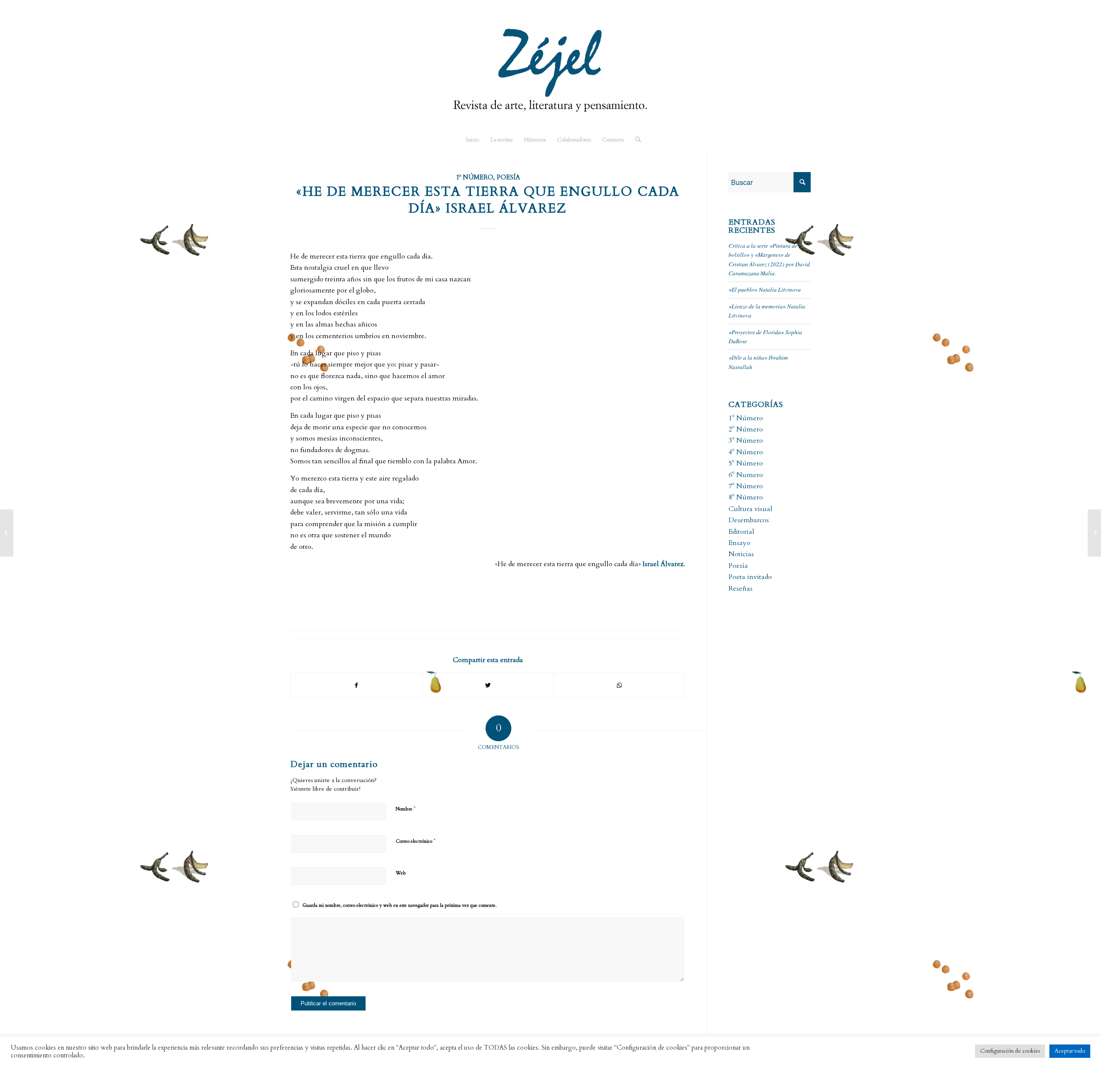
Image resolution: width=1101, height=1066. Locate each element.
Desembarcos (749, 520)
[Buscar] (635, 140)
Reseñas (741, 588)
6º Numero (746, 475)
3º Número (746, 440)
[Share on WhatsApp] (619, 685)
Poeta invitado (750, 577)
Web (401, 873)
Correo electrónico (416, 841)
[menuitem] (472, 140)
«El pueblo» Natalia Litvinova (765, 289)
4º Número (746, 452)
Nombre (406, 809)
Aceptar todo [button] (1070, 1051)
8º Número (746, 497)
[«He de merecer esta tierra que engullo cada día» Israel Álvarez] (1094, 533)
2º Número (746, 429)
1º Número (474, 177)
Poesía (508, 177)
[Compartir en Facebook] (356, 685)
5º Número (746, 463)
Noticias (741, 554)
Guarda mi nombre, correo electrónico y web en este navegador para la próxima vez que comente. (399, 905)
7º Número (746, 486)
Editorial (741, 531)
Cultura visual (750, 509)
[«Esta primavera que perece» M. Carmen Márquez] (6, 533)
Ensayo (739, 543)
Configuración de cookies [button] (1010, 1051)
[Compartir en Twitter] (487, 685)
